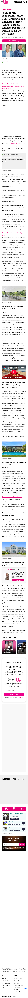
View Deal (18, 580)
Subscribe (18, 2)
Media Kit (3, 987)
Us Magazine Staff (8, 37)
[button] (24, 2)
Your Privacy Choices (17, 988)
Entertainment (7, 9)
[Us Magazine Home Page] (5, 2)
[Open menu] (2, 1)
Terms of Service (18, 978)
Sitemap (3, 990)
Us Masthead (4, 980)
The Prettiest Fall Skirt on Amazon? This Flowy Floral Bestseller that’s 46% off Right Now (18, 575)
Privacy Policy (14, 699)
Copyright (16, 983)
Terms (20, 697)
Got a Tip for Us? (5, 983)
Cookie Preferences (18, 985)
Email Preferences (5, 985)
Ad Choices (17, 991)
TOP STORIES (13, 40)
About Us (3, 978)
